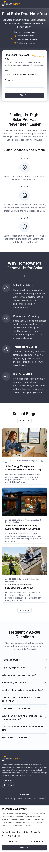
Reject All (13, 841)
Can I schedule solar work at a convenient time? (22, 728)
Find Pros (24, 95)
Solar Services (39, 798)
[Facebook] (4, 785)
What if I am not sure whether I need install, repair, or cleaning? (23, 717)
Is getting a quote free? (13, 667)
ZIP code (9, 80)
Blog (13, 798)
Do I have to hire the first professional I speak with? (21, 699)
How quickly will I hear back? (16, 682)
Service (8, 70)
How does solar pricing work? (16, 708)
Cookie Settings (36, 841)
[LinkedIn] (11, 785)
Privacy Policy (8, 832)
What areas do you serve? (15, 737)
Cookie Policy (37, 832)
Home (6, 798)
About (19, 798)
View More (24, 420)
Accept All (24, 848)
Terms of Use (23, 832)
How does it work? (11, 660)
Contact (27, 798)
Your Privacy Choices (11, 836)
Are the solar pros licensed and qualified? (22, 690)
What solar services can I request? (19, 675)
